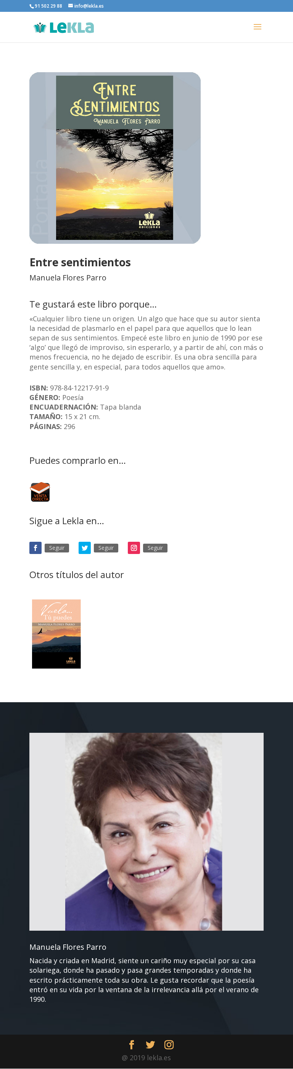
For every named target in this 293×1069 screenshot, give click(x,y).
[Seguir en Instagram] (134, 548)
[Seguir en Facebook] (35, 548)
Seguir (56, 547)
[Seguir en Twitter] (85, 548)
